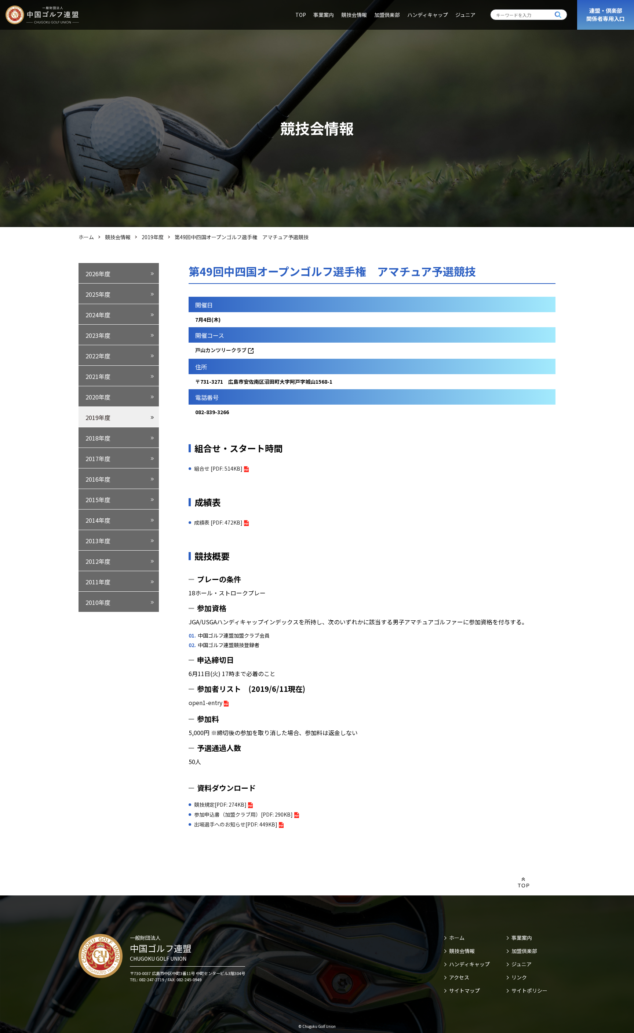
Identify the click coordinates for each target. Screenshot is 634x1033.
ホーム (456, 937)
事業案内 (323, 14)
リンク (519, 977)
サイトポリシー (529, 990)
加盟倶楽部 (387, 14)
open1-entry (205, 702)
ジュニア (465, 14)
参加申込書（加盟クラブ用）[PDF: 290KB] (243, 814)
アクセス (459, 977)
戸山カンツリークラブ (221, 350)
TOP (300, 14)
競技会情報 (354, 14)
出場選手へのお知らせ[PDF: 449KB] (235, 824)
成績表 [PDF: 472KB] (218, 522)
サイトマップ (464, 990)
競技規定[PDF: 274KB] (220, 804)
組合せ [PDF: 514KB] (218, 468)
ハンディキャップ (427, 14)
